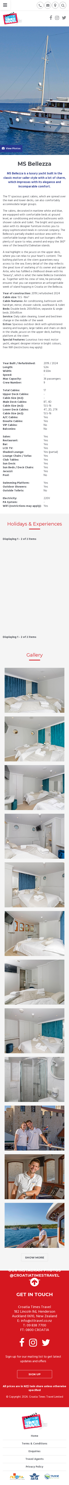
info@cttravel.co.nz (36, 1321)
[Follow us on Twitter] (64, 18)
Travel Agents (34, 1459)
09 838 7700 (36, 1325)
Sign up (35, 1374)
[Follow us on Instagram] (57, 18)
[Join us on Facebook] (50, 18)
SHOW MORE (34, 1257)
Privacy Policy (34, 1467)
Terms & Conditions (34, 1443)
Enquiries (34, 1451)
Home (34, 1436)
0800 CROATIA (37, 1330)
